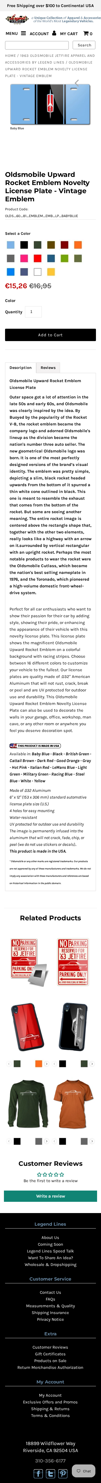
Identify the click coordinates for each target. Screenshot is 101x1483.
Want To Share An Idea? (50, 1257)
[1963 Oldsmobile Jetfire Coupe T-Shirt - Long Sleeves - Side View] (27, 1130)
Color (10, 300)
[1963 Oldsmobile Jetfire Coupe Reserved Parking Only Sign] (73, 988)
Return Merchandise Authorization (50, 1367)
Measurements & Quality (50, 1305)
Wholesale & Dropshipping (50, 1264)
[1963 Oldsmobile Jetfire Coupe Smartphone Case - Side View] (73, 1052)
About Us (50, 1237)
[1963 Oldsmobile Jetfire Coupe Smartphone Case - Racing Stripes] (27, 1052)
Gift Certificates (50, 1353)
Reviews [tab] (48, 367)
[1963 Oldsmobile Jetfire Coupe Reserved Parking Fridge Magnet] (27, 988)
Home (10, 55)
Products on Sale (50, 1360)
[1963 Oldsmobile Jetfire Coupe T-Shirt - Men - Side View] (73, 1130)
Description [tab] (21, 367)
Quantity (13, 311)
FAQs (50, 1299)
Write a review (50, 1196)
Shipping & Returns (50, 1408)
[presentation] (47, 1064)
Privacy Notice (50, 1319)
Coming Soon (50, 1244)
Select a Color (18, 233)
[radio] (10, 245)
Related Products (50, 918)
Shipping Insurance (50, 1312)
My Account (50, 1395)
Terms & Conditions (50, 1415)
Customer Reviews (50, 1347)
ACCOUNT (40, 33)
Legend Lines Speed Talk (50, 1251)
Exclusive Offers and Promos (50, 1402)
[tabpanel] (50, 632)
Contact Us (50, 1292)
